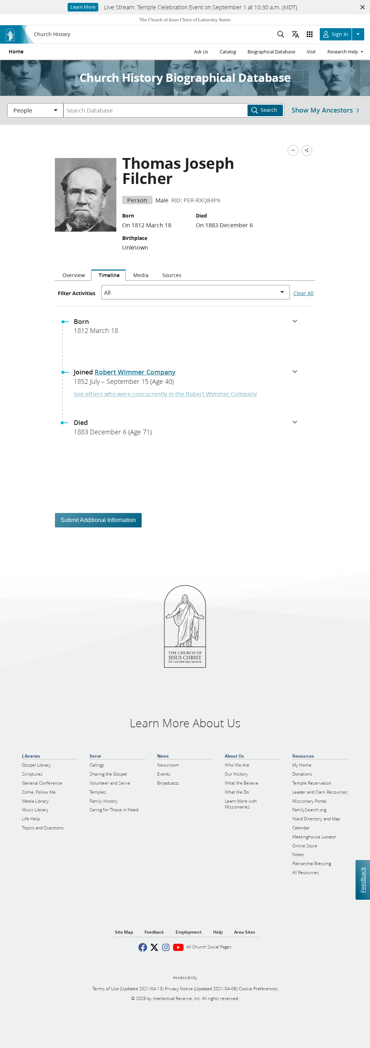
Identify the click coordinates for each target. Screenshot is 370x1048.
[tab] (73, 275)
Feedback (362, 880)
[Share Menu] (306, 150)
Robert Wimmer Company (135, 372)
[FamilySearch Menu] (293, 150)
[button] (188, 328)
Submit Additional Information (98, 520)
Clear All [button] (303, 293)
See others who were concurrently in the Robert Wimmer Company (165, 394)
